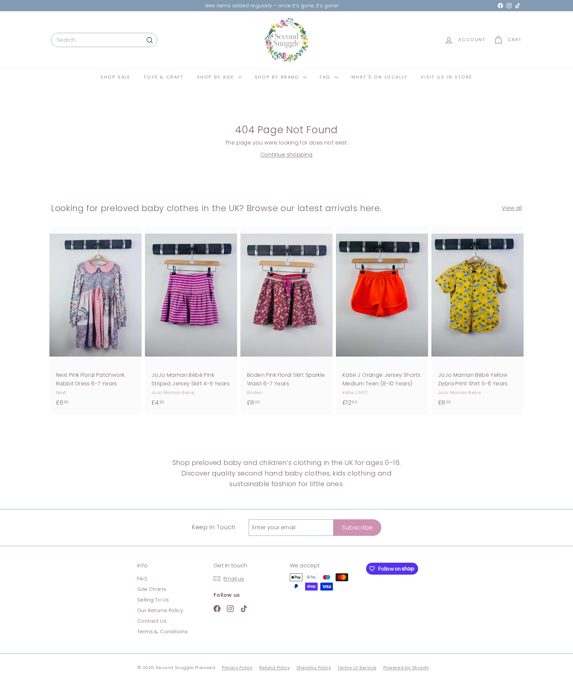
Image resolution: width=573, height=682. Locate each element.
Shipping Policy (313, 667)
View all (512, 208)
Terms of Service (357, 667)
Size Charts (151, 589)
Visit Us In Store (447, 77)
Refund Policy (274, 667)
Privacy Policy (237, 667)
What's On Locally (379, 77)
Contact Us (151, 620)
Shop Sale (115, 77)
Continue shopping (286, 154)
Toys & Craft (163, 77)
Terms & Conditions (162, 631)
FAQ (326, 77)
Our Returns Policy (160, 610)
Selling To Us (153, 599)
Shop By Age (216, 77)
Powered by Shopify (406, 667)
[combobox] (104, 40)
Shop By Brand (278, 77)
